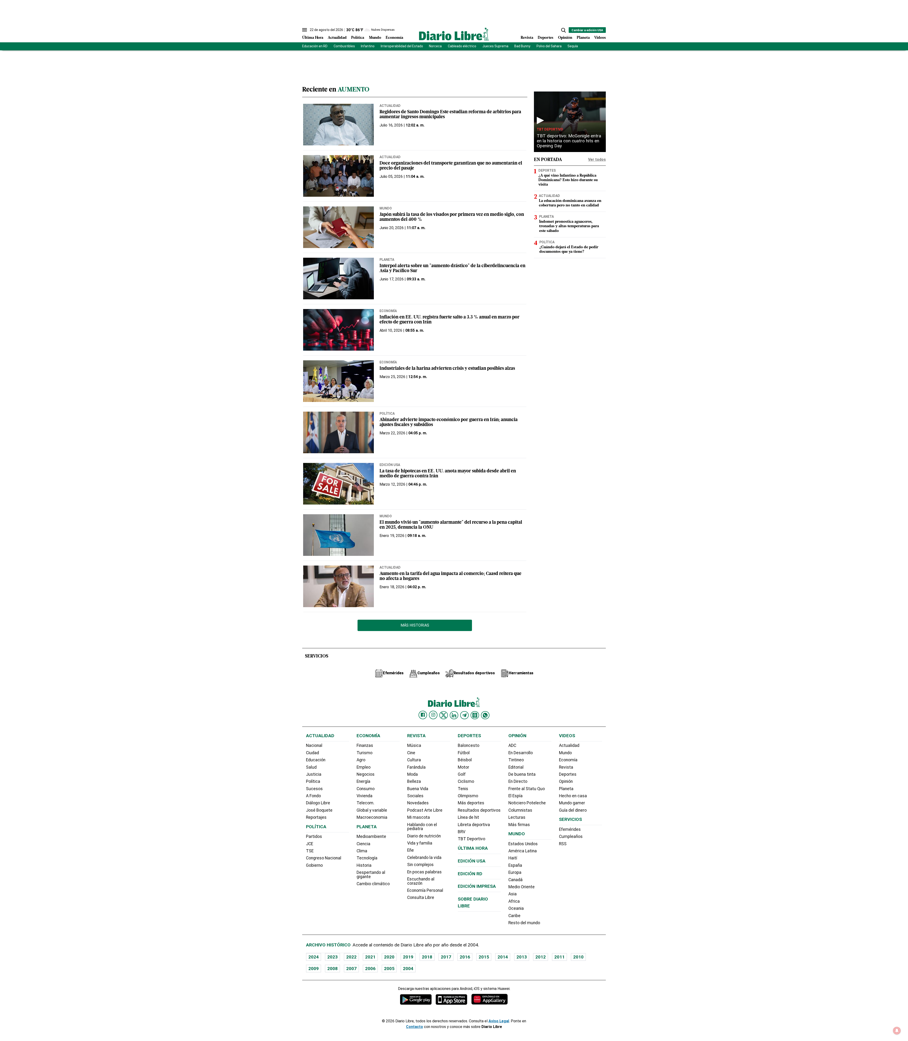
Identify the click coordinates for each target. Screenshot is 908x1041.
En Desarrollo (520, 752)
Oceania (516, 908)
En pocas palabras (424, 872)
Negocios (366, 774)
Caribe (514, 915)
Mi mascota (418, 817)
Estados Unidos (523, 843)
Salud (311, 767)
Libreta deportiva (474, 824)
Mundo (375, 38)
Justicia (313, 774)
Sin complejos (420, 864)
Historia (364, 865)
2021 (370, 957)
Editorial (516, 767)
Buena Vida (417, 788)
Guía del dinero (573, 810)
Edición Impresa (477, 886)
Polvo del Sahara (549, 46)
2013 (521, 957)
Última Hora (312, 38)
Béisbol (465, 760)
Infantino (368, 46)
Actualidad (337, 38)
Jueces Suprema (495, 46)
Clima (362, 851)
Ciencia (363, 843)
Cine (411, 752)
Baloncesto (468, 745)
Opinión (565, 38)
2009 (313, 968)
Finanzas (365, 745)
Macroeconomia (372, 817)
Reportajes (316, 817)
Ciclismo (466, 781)
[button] (563, 30)
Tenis (463, 788)
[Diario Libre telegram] (464, 715)
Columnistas (520, 810)
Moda (412, 774)
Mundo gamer (572, 803)
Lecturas (516, 817)
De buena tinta (522, 774)
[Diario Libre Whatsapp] (485, 715)
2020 (389, 957)
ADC (512, 745)
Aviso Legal (499, 1021)
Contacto (414, 1026)
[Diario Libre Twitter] (443, 715)
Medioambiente (371, 836)
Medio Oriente (521, 886)
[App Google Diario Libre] (416, 999)
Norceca (435, 46)
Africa (514, 901)
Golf (462, 774)
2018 (427, 957)
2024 (313, 957)
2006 (370, 968)
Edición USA (390, 465)
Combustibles (344, 46)
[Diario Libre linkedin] (454, 715)
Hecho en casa (573, 795)
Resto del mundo (524, 922)
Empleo (364, 767)
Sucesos (314, 788)
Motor (463, 767)
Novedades (418, 803)
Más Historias (415, 625)
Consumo (366, 788)
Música (414, 745)
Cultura (414, 760)
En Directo (517, 781)
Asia (512, 894)
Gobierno (314, 865)
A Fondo (313, 795)
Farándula (416, 767)
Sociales (415, 795)
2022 (351, 957)
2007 (351, 968)
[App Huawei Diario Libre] (489, 999)
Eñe (410, 850)
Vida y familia (419, 843)
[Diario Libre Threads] (475, 715)
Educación (315, 760)
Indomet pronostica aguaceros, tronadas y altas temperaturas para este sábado (569, 226)
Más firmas (519, 824)
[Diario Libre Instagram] (433, 715)
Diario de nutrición (424, 836)
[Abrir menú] (304, 29)
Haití (512, 858)
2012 (540, 957)
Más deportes (471, 803)
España (515, 865)
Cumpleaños (571, 836)
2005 (389, 968)
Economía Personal (425, 890)
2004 (408, 968)
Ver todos (597, 159)
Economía (394, 38)
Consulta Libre (420, 897)
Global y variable (372, 810)
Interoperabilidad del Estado (402, 46)
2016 (465, 957)
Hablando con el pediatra (422, 826)
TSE (310, 851)
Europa (514, 872)
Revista (527, 38)
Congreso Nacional (323, 858)
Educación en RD (314, 46)
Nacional (314, 745)
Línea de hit (468, 817)
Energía (363, 781)
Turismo (364, 752)
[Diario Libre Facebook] (423, 715)
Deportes (545, 38)
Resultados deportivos (479, 810)
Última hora (473, 848)
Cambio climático (373, 883)
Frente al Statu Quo (526, 788)
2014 (503, 957)
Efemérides (570, 829)
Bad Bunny (522, 46)
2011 (559, 957)
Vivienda (364, 795)
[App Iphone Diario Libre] (451, 999)
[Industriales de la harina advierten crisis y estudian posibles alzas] (338, 381)
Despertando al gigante (371, 874)
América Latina (522, 851)
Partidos (314, 836)
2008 (332, 968)
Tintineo (516, 760)
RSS (563, 843)
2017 (446, 957)
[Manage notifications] (897, 1030)
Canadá (515, 879)
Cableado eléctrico (462, 46)
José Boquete (319, 810)
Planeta (583, 38)
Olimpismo (468, 795)
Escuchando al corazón (420, 881)
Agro (361, 760)
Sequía (573, 46)
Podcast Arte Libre (424, 810)
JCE (309, 843)
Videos (600, 38)
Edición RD (470, 873)
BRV (461, 831)
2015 (484, 957)
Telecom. (365, 803)
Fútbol (464, 752)
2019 (408, 957)
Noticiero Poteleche (527, 803)
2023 (332, 957)
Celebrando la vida (424, 857)
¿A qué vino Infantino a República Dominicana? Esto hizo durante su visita (568, 180)
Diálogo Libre (318, 803)
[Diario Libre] (454, 34)
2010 (578, 957)
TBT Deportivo (550, 129)
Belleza (414, 781)
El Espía (515, 795)
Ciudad (312, 752)
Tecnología (367, 858)
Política (357, 38)
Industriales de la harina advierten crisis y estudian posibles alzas (447, 368)
